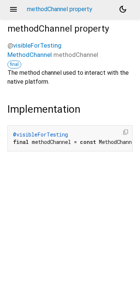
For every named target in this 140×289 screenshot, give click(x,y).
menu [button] (13, 9)
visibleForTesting (37, 45)
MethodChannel (29, 54)
